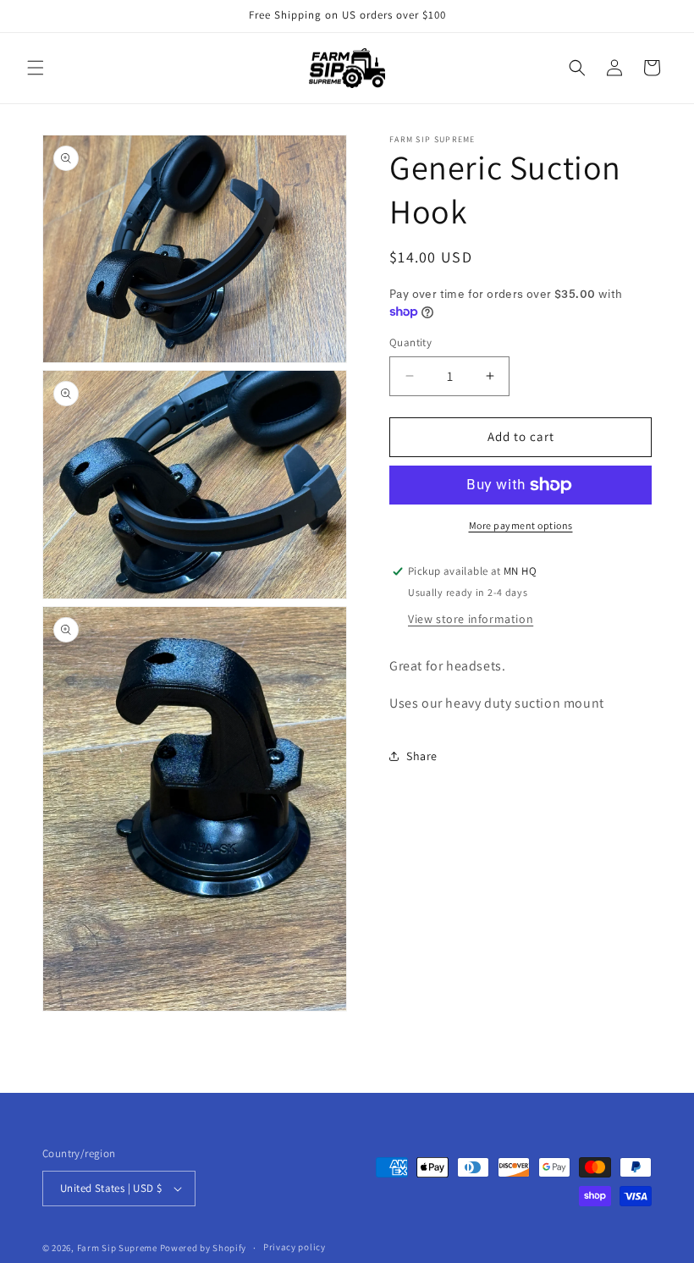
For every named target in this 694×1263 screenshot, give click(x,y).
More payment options (521, 525)
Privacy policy (294, 1247)
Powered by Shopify (203, 1248)
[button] (35, 67)
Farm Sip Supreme (117, 1248)
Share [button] (422, 756)
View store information (470, 618)
